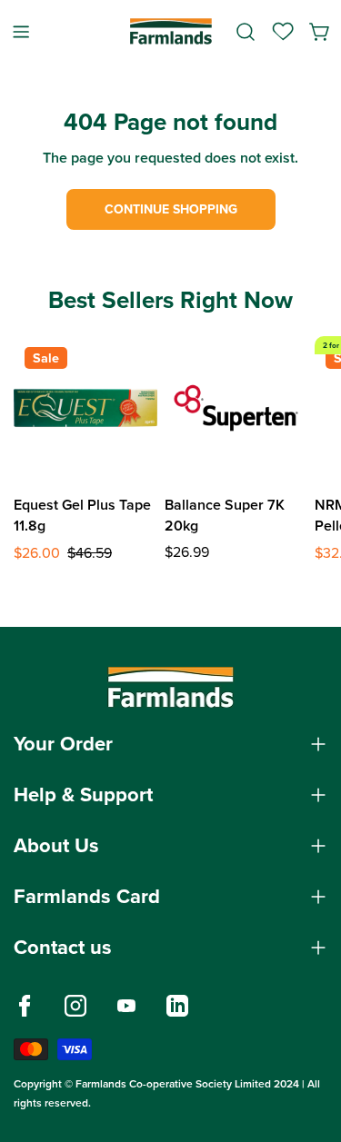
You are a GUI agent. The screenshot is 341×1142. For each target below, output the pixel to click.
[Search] (245, 32)
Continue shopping (171, 209)
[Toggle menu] (21, 31)
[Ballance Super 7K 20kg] (236, 408)
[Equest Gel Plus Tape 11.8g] (85, 408)
